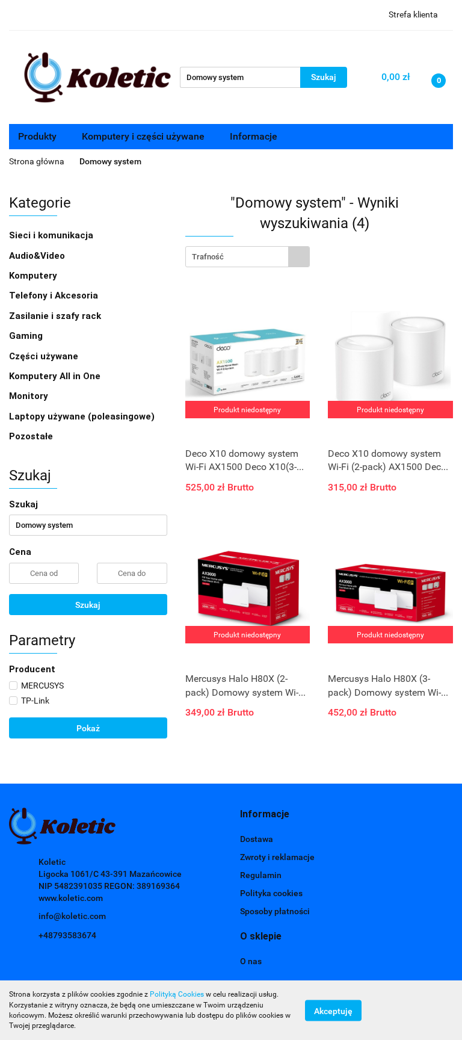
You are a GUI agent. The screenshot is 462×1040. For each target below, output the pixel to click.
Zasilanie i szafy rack (56, 316)
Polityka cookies (271, 893)
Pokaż (88, 728)
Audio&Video (38, 255)
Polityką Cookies (177, 994)
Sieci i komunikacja (52, 235)
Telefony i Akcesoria (54, 295)
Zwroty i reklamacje (277, 857)
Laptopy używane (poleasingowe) (82, 416)
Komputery (34, 275)
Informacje (255, 136)
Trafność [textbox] (208, 256)
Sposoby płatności (275, 911)
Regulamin (261, 875)
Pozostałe (31, 436)
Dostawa (256, 839)
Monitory (28, 396)
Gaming (27, 335)
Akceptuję (333, 1010)
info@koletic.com (72, 916)
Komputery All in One (54, 376)
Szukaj (87, 605)
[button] (264, 815)
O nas (251, 961)
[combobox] (247, 256)
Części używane (45, 356)
